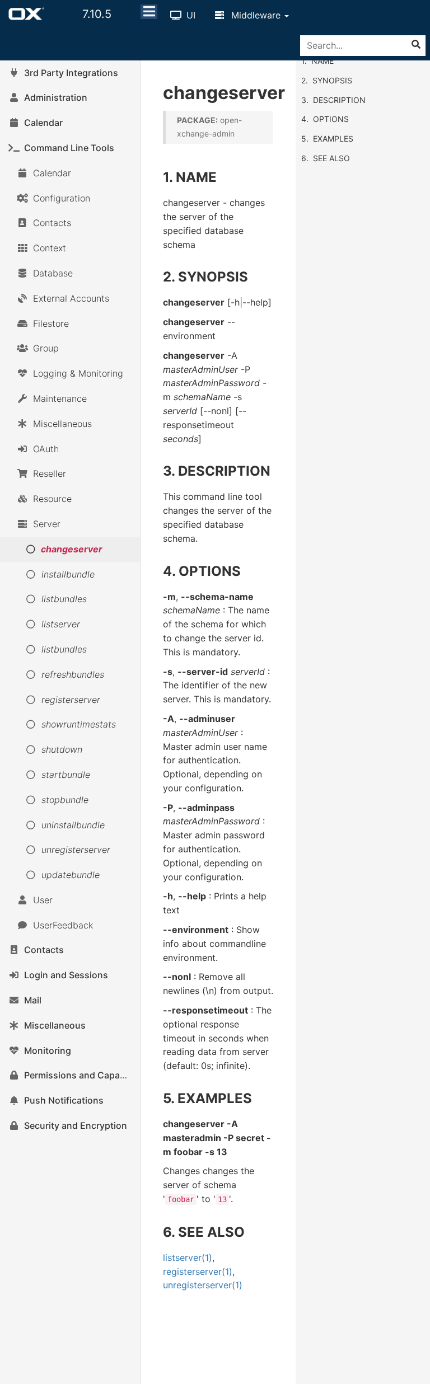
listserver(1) (187, 1257)
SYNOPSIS (332, 80)
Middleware (255, 15)
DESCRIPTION (339, 100)
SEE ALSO (331, 158)
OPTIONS (331, 119)
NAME (322, 60)
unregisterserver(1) (202, 1285)
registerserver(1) (197, 1271)
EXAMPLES (333, 138)
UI (189, 15)
